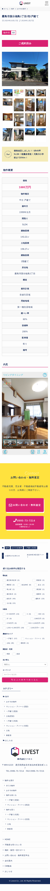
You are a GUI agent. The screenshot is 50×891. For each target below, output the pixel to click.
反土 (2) (41, 585)
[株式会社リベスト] (25, 3)
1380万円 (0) (39, 618)
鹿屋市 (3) (40, 594)
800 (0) (41, 614)
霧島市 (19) (40, 598)
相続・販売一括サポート (15, 850)
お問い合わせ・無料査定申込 (17, 855)
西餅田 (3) (40, 580)
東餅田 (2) (11, 585)
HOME (8, 839)
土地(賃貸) (10, 716)
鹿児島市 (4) (11, 594)
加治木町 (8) (26, 585)
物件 (7, 548)
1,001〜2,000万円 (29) (15, 628)
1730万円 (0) (12, 623)
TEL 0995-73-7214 (15, 771)
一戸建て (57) (12, 638)
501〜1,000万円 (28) (36, 623)
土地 (8, 730)
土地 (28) (10, 643)
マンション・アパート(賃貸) (17, 706)
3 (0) (29, 614)
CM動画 (8, 866)
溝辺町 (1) (40, 589)
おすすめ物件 (17, 548)
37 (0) (9, 618)
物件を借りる (11, 795)
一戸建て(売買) (30, 548)
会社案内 (8, 861)
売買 (8, 654)
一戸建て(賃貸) (12, 711)
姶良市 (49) (11, 598)
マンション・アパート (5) (35, 638)
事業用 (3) (25, 643)
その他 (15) (11, 603)
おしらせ (9, 740)
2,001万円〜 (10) (37, 628)
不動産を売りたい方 (13, 845)
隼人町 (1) (11, 589)
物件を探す (9, 780)
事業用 (8, 735)
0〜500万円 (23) (13, 614)
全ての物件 (10, 785)
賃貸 (18, 654)
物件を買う (10, 810)
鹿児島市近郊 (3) (13, 580)
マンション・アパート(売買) (17, 726)
